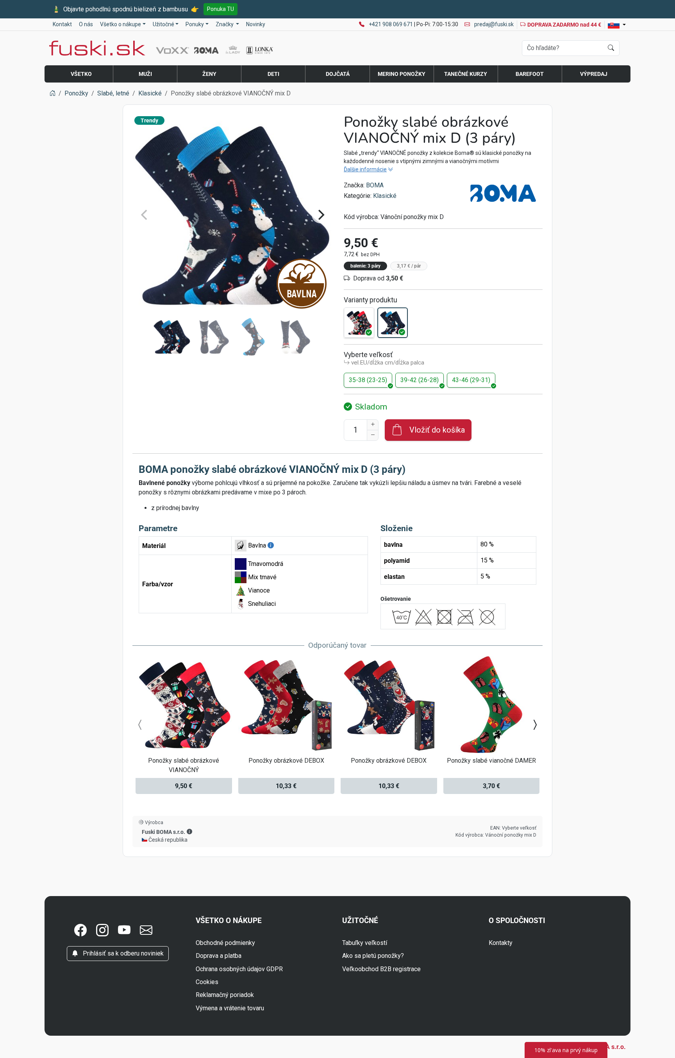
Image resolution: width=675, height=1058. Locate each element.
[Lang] (617, 25)
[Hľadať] (611, 48)
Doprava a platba (218, 955)
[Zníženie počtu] (373, 435)
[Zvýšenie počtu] (373, 424)
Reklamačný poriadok (225, 995)
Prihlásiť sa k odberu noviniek (122, 953)
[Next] (320, 214)
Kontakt (62, 24)
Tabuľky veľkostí (364, 943)
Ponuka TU (220, 9)
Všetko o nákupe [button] (120, 24)
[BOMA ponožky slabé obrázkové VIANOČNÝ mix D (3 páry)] (392, 322)
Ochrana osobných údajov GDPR (239, 969)
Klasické (384, 195)
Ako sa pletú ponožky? (373, 955)
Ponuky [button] (195, 24)
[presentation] (140, 725)
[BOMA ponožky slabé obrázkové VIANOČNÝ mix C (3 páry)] (359, 323)
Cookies (207, 982)
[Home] (52, 93)
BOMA (375, 185)
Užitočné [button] (163, 24)
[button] (189, 831)
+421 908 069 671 (391, 24)
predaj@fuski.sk (493, 24)
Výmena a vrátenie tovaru (230, 1008)
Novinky (255, 24)
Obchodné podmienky (225, 943)
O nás (86, 24)
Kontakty (500, 943)
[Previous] (145, 214)
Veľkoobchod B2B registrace (381, 969)
